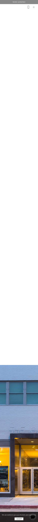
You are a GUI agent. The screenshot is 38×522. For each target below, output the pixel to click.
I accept (19, 519)
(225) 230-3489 (19, 41)
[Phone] (28, 7)
